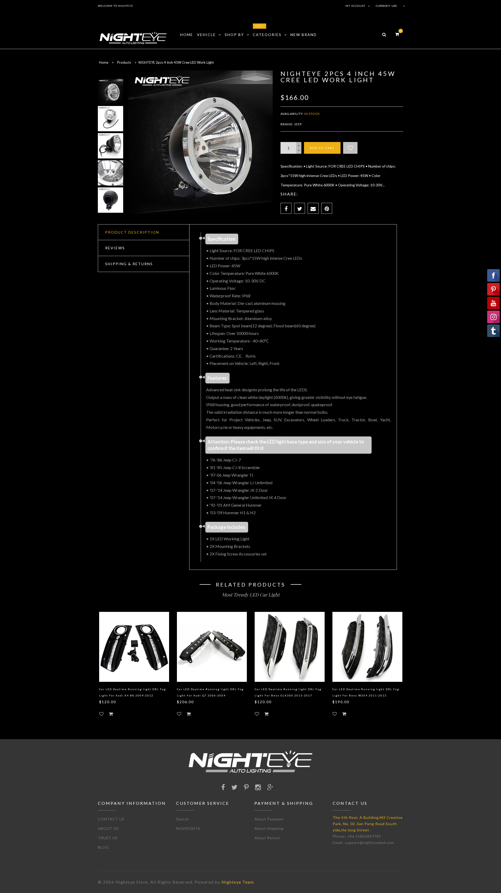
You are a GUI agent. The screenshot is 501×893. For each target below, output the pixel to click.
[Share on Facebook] (286, 208)
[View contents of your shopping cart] (397, 34)
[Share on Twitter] (299, 208)
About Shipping (268, 828)
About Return (267, 838)
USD (394, 5)
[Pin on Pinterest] (326, 208)
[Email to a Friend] (313, 208)
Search (182, 819)
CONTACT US (111, 819)
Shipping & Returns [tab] (129, 264)
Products (124, 62)
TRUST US (108, 838)
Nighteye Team (238, 881)
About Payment (269, 819)
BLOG (103, 847)
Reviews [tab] (115, 248)
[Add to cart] (111, 714)
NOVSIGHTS (188, 828)
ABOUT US (108, 828)
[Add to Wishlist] (350, 148)
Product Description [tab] (132, 232)
